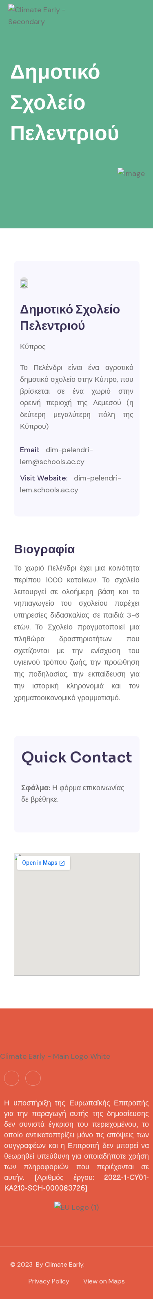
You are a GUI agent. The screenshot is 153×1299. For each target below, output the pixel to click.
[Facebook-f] (11, 1078)
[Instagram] (32, 1078)
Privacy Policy (49, 1281)
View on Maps (104, 1281)
